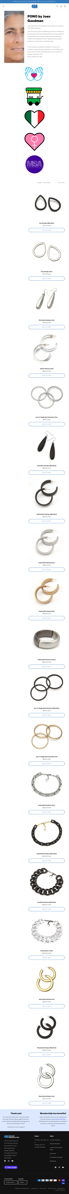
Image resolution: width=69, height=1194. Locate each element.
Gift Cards (53, 1153)
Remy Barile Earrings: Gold (46, 999)
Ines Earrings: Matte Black (46, 223)
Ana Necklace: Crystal (46, 951)
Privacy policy (43, 1188)
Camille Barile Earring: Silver (47, 562)
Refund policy (34, 1188)
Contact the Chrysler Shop (56, 1148)
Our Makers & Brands (56, 1157)
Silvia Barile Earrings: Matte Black (46, 465)
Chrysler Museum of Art (24, 1188)
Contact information (60, 1190)
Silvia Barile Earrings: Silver (47, 320)
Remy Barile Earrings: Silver (47, 1096)
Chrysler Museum (55, 1140)
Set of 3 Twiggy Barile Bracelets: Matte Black (46, 708)
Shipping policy (61, 1188)
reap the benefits (60, 1119)
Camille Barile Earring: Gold (47, 611)
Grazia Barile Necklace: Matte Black (47, 853)
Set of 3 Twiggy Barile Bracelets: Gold (46, 756)
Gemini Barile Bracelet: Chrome (47, 659)
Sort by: (40, 182)
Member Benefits (55, 1143)
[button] (3, 6)
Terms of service (52, 1188)
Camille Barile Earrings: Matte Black (47, 514)
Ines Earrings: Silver (46, 271)
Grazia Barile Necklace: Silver (46, 805)
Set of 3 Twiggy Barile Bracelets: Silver (47, 417)
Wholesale (53, 1161)
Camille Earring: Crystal (46, 368)
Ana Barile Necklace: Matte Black (46, 902)
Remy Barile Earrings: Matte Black (46, 1048)
